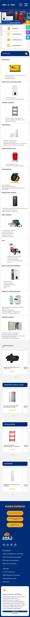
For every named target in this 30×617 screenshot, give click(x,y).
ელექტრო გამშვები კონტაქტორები (11, 311)
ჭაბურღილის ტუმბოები (8, 236)
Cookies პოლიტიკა (8, 572)
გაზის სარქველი (8, 281)
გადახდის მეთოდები (9, 578)
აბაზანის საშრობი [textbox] (9, 424)
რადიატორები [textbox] (8, 463)
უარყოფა (15, 613)
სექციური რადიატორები (9, 142)
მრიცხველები (5, 308)
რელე (5, 287)
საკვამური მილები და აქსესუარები (15, 99)
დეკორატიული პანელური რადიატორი (13, 145)
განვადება (5, 581)
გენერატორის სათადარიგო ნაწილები (15, 75)
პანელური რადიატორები (10, 140)
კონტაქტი (5, 568)
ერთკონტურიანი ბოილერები (10, 211)
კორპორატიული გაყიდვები (11, 557)
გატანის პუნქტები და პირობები (12, 553)
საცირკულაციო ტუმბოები (9, 230)
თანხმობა (15, 611)
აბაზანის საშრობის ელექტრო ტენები (15, 119)
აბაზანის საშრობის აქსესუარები (13, 118)
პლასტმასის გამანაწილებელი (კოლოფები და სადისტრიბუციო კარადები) (14, 337)
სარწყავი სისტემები (12, 257)
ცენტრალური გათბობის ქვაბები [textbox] (14, 385)
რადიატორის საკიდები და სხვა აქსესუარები (15, 143)
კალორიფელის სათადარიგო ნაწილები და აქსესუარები (13, 189)
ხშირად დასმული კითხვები (15, 513)
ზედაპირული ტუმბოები (8, 233)
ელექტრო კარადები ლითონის (10, 334)
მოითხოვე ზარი (15, 524)
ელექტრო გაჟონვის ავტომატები (10, 313)
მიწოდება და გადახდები (10, 560)
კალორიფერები (6, 185)
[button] (10, 22)
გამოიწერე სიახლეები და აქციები (15, 519)
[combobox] (15, 385)
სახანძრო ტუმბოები (7, 232)
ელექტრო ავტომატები (8, 310)
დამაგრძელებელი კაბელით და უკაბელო (13, 307)
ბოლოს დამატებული (8, 345)
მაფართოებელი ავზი (9, 284)
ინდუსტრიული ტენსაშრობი (9, 186)
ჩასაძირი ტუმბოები (7, 235)
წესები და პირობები (9, 563)
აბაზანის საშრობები (10, 121)
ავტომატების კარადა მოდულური (11, 338)
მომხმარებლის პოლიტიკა (11, 575)
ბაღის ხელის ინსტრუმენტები (15, 260)
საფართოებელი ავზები (12, 164)
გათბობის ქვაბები (11, 97)
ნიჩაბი (9, 262)
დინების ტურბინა (8, 283)
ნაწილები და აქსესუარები (14, 256)
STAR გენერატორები (10, 78)
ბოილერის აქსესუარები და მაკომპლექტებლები (15, 208)
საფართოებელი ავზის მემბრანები (15, 165)
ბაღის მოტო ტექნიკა (12, 259)
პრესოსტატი (7, 286)
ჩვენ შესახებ (6, 550)
